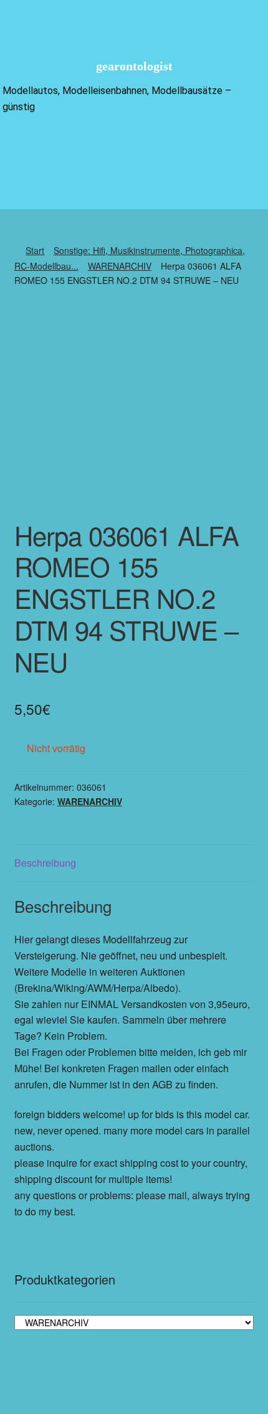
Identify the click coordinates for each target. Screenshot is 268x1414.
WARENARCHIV (119, 266)
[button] (134, 145)
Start (35, 250)
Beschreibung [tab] (45, 862)
